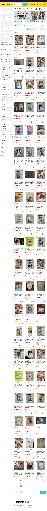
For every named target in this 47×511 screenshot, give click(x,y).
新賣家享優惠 (43, 21)
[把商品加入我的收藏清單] (20, 54)
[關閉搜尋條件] (18, 4)
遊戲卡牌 (21, 21)
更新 (32, 505)
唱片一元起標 (27, 21)
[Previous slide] (14, 39)
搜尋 (43, 492)
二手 (42, 25)
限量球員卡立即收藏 (32, 21)
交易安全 (30, 507)
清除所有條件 (9, 137)
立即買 (25, 25)
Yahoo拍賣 (5, 4)
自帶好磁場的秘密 (16, 21)
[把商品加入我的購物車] (22, 54)
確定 (10, 20)
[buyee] (7, 30)
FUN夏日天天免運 (38, 21)
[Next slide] (23, 39)
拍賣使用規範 (25, 507)
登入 (32, 4)
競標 (34, 25)
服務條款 (16, 507)
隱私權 (20, 507)
